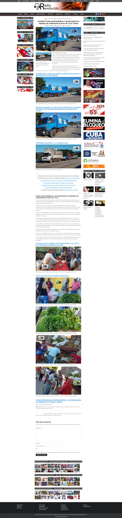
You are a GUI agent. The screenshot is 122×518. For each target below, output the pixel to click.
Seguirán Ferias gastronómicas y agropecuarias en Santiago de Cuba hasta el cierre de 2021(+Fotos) (58, 22)
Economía (58, 18)
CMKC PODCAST (67, 14)
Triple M (85, 504)
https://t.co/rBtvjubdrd (71, 178)
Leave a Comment (67, 25)
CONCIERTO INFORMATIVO (40, 14)
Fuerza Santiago (54, 1)
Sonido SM (63, 504)
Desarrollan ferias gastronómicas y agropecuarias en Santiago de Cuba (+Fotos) (58, 400)
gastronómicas (76, 406)
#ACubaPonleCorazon (48, 180)
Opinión (72, 1)
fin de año (70, 406)
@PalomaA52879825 (51, 188)
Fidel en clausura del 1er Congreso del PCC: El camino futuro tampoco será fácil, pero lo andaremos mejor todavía (93, 54)
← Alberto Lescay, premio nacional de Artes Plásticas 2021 (48, 415)
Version (91, 1)
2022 (44, 406)
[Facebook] (98, 14)
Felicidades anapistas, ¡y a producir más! (52, 143)
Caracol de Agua (64, 509)
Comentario (39, 427)
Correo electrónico (40, 446)
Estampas (20, 14)
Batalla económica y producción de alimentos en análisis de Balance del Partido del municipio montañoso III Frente (58, 109)
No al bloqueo (26, 1)
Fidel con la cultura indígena (89, 35)
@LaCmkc (46, 183)
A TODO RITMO (75, 14)
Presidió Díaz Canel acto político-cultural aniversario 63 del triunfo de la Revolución (58, 74)
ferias (66, 406)
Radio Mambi (42, 506)
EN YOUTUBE (33, 1)
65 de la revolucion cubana (51, 18)
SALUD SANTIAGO (50, 14)
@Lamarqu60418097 (65, 188)
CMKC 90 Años (79, 1)
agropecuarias (50, 406)
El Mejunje (32, 14)
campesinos (57, 406)
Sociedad (69, 18)
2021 (41, 406)
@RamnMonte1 (56, 183)
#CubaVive (60, 180)
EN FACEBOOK (46, 1)
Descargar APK (62, 1)
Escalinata (26, 14)
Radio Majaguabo (87, 506)
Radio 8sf (19, 506)
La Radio (85, 1)
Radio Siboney (42, 504)
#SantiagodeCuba (70, 180)
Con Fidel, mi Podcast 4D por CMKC (91, 63)
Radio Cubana (20, 504)
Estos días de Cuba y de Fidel (89, 66)
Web (37, 448)
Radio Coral (63, 506)
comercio (62, 406)
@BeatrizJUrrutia (67, 183)
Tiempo (97, 1)
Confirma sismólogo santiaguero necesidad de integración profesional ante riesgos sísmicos (99, 212)
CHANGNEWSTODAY (59, 14)
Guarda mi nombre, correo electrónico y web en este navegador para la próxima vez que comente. (58, 452)
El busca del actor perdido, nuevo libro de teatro (99, 195)
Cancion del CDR (87, 179)
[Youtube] (102, 14)
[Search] (104, 14)
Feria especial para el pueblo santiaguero (52, 275)
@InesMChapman (47, 185)
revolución (38, 408)
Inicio (19, 1)
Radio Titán (19, 507)
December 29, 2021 (71, 190)
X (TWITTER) (39, 1)
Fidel (68, 1)
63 (46, 406)
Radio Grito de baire (43, 507)
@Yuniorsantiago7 (69, 185)
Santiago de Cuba (64, 18)
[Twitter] (96, 14)
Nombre (38, 443)
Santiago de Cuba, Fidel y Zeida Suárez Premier (94, 61)
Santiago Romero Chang (51, 25)
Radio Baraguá (64, 507)
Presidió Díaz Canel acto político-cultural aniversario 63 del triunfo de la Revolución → (62, 413)
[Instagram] (100, 14)
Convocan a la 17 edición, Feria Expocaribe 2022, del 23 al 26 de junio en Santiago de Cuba (57, 244)
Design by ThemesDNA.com (61, 516)
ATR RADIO (82, 14)
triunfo (50, 408)
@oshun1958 (58, 185)
